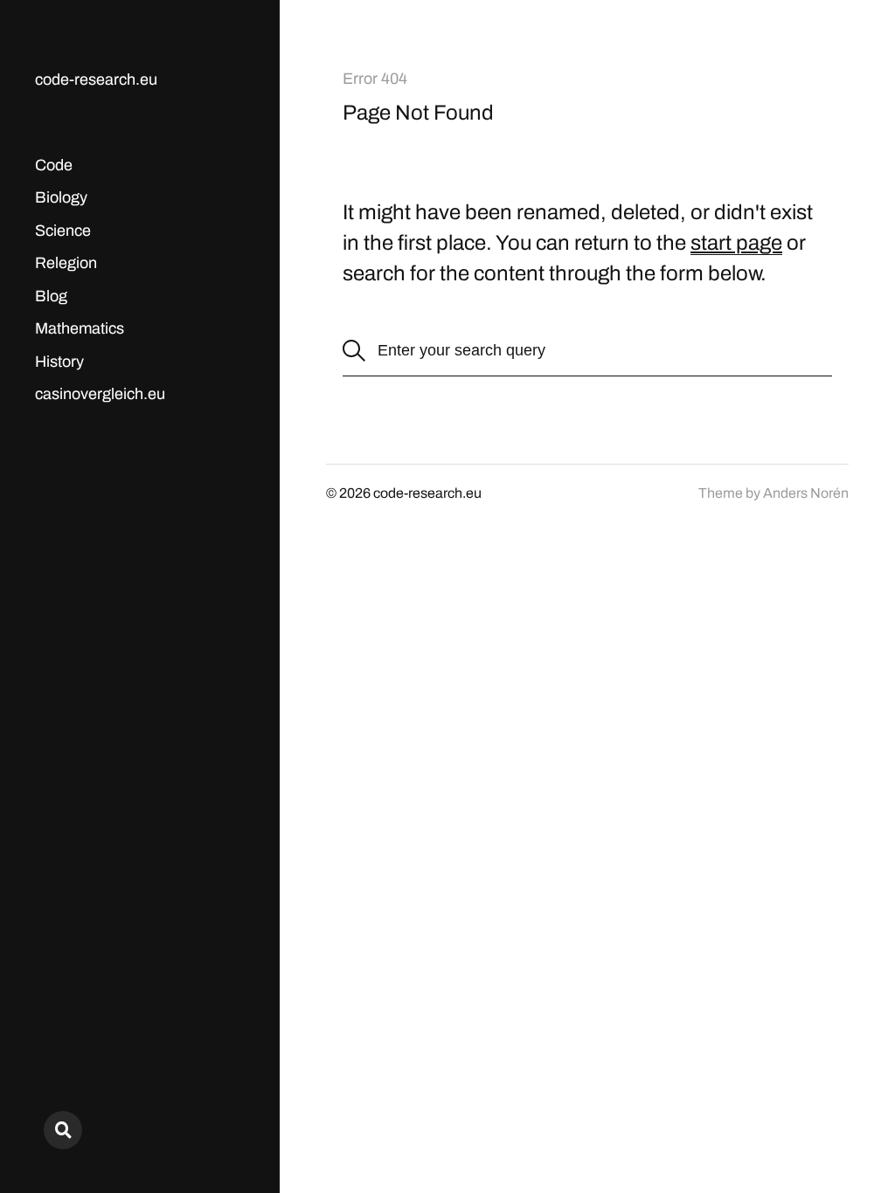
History (59, 361)
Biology (61, 197)
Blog (51, 296)
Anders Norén (806, 493)
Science (63, 230)
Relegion (66, 263)
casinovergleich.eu (100, 394)
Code (54, 165)
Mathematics (79, 328)
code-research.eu (96, 79)
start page (736, 242)
